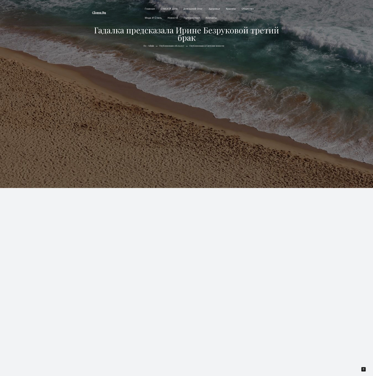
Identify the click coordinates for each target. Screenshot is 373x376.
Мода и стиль (153, 18)
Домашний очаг (193, 8)
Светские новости (215, 45)
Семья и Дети (169, 8)
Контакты (211, 18)
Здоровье (214, 8)
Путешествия (192, 18)
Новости (173, 18)
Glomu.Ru (99, 13)
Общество (248, 8)
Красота (231, 8)
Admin (151, 45)
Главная (150, 8)
